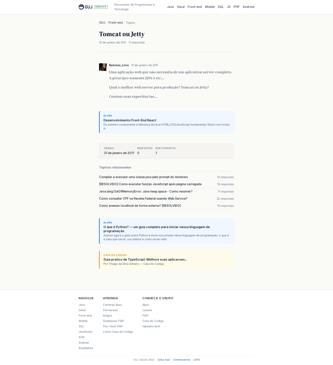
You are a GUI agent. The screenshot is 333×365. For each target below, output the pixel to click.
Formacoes (110, 310)
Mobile (210, 7)
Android (248, 7)
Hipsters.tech (151, 326)
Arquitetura (86, 348)
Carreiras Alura (112, 305)
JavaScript (85, 331)
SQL (221, 7)
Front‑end (195, 7)
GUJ (102, 22)
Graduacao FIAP (113, 321)
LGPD (196, 359)
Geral (181, 7)
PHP (237, 7)
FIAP (145, 315)
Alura (145, 305)
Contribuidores (181, 359)
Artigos (107, 315)
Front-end (115, 22)
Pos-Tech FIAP (113, 326)
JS (228, 7)
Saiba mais (164, 359)
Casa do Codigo (153, 321)
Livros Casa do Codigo (118, 331)
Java (170, 7)
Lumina (147, 310)
